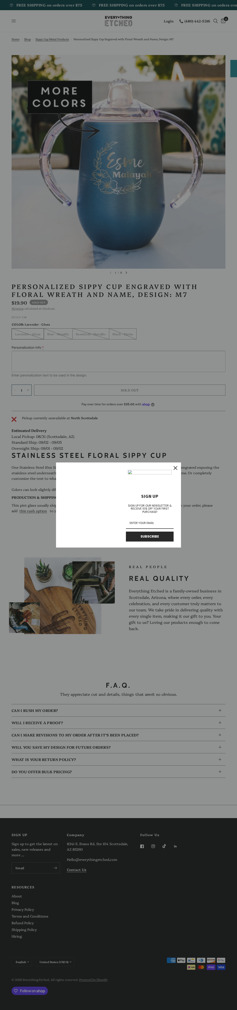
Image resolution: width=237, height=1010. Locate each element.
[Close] (175, 468)
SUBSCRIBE (149, 536)
